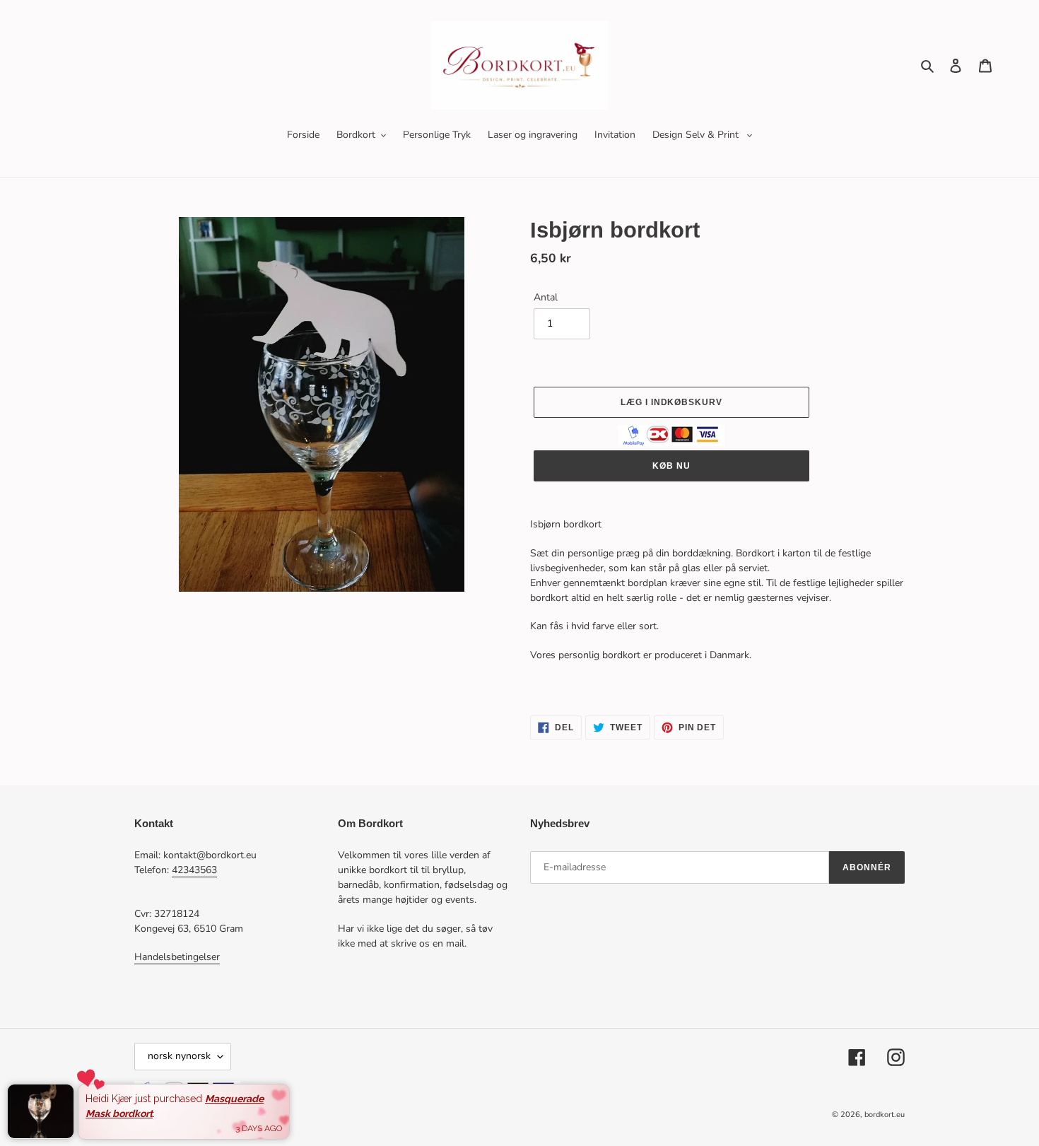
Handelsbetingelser (177, 957)
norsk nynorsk (179, 1056)
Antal (546, 297)
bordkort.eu (884, 1114)
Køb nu (671, 466)
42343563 (194, 870)
